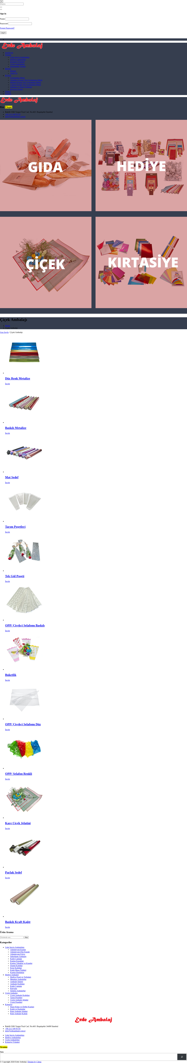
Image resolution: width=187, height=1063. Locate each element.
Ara (26, 937)
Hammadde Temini (18, 66)
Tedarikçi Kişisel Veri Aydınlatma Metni (26, 80)
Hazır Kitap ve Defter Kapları (22, 1007)
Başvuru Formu (16, 89)
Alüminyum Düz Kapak (20, 952)
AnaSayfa (9, 53)
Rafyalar (13, 988)
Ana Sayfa (4, 332)
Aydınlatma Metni (17, 78)
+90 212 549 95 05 (12, 114)
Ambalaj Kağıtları (17, 984)
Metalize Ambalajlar (18, 979)
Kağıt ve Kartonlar (17, 1009)
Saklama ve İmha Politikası (21, 87)
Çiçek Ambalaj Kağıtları (20, 995)
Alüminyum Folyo (17, 954)
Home (7, 326)
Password (4, 23)
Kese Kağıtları (16, 968)
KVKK (8, 75)
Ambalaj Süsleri (16, 982)
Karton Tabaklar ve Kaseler (21, 963)
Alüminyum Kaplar (18, 950)
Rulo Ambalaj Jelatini (18, 1011)
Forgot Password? (7, 28)
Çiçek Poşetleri (16, 1002)
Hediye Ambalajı (12, 975)
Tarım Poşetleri (16, 998)
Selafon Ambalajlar (18, 991)
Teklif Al (13, 73)
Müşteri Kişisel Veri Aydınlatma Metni (25, 82)
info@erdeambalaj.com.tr (15, 116)
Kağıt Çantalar (16, 959)
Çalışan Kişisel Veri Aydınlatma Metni (25, 85)
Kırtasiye (8, 1004)
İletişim (8, 69)
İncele (7, 384)
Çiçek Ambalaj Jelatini (19, 1000)
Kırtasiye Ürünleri (17, 62)
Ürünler (8, 55)
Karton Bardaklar (17, 972)
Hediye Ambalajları (18, 59)
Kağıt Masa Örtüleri (18, 970)
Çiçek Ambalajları (17, 64)
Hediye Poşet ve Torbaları (20, 977)
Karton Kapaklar (17, 961)
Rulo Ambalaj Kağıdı (18, 1014)
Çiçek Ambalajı (11, 993)
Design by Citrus (34, 1062)
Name (2, 19)
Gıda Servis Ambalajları (19, 57)
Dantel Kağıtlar (16, 966)
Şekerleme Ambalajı (18, 956)
